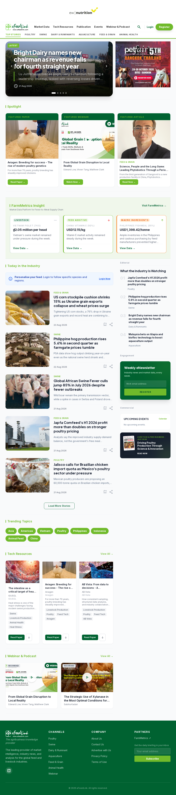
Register (164, 26)
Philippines (80, 530)
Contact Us (97, 744)
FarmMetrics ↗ (142, 738)
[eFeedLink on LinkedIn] (9, 770)
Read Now (142, 453)
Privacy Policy (99, 756)
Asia (11, 530)
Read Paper (16, 637)
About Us (96, 738)
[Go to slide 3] (60, 93)
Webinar (53, 773)
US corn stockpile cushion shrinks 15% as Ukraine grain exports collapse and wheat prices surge (82, 301)
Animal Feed (16, 538)
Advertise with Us (101, 750)
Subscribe (152, 758)
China (34, 538)
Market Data (42, 26)
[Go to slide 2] (56, 93)
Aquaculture (87, 34)
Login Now (104, 278)
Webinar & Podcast (118, 26)
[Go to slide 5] (66, 93)
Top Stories (13, 34)
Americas (27, 530)
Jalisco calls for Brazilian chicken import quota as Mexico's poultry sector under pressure (82, 468)
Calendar (163, 419)
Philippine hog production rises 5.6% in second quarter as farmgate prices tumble (80, 343)
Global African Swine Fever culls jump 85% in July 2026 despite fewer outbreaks (81, 385)
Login (150, 26)
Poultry (30, 34)
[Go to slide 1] (52, 93)
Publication (84, 26)
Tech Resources (63, 26)
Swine (43, 34)
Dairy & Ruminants (63, 34)
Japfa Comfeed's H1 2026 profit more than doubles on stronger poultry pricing (81, 426)
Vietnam (45, 530)
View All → (107, 553)
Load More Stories (59, 505)
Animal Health (128, 34)
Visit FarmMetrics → (154, 205)
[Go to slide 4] (63, 93)
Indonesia (100, 530)
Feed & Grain (107, 34)
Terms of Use (99, 761)
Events (98, 26)
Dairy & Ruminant (57, 750)
